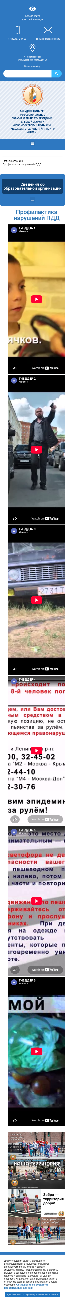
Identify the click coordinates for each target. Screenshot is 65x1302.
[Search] (57, 73)
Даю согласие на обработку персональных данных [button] (32, 1294)
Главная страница (13, 160)
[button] (32, 143)
